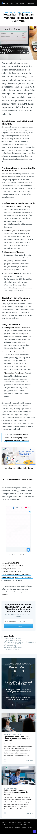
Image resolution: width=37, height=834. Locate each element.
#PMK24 (22, 565)
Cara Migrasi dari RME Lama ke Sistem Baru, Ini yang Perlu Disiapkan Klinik (18, 691)
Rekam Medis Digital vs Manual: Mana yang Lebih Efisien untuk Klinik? (18, 698)
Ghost (30, 827)
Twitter (24, 827)
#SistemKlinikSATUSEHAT (12, 571)
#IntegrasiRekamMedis (10, 565)
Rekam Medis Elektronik (24, 12)
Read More (31, 642)
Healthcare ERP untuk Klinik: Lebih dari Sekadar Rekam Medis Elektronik (18, 683)
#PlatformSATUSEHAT (24, 577)
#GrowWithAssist (8, 577)
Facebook (17, 827)
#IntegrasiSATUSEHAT (10, 563)
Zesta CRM (30, 3)
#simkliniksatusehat (9, 574)
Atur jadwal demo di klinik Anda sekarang (18, 468)
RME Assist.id (20, 3)
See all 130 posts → (18, 705)
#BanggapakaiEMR (23, 574)
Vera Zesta (9, 636)
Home (12, 3)
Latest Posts (9, 827)
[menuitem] (12, 3)
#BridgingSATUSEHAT (11, 568)
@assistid (5, 594)
